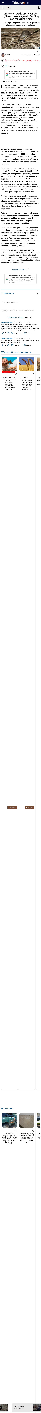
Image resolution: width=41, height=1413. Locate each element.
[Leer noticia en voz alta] (2, 60)
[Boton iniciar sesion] (38, 7)
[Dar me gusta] (2, 332)
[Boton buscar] (3, 7)
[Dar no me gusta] (8, 332)
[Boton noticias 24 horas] (8, 8)
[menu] (2, 2)
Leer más (12, 807)
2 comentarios (12, 66)
